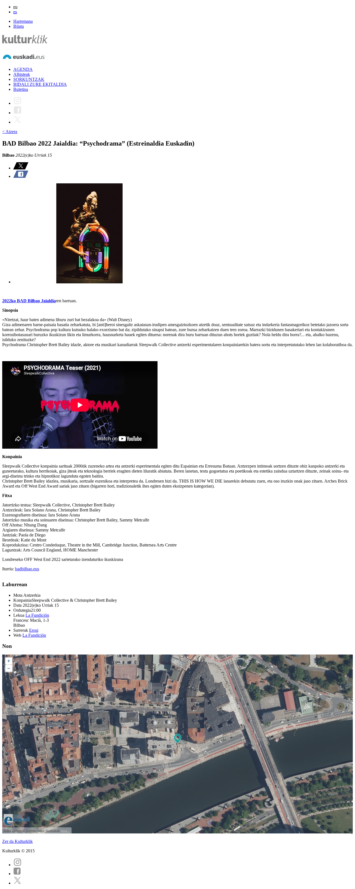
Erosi (33, 630)
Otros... (65, 831)
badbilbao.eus (27, 568)
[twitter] (17, 883)
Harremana (23, 21)
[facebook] (17, 873)
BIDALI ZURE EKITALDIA (40, 84)
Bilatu (18, 26)
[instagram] (17, 864)
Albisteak (21, 74)
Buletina (20, 89)
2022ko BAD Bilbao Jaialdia (29, 300)
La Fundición (37, 615)
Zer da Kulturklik (17, 841)
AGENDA (23, 69)
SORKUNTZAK (28, 79)
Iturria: (8, 568)
